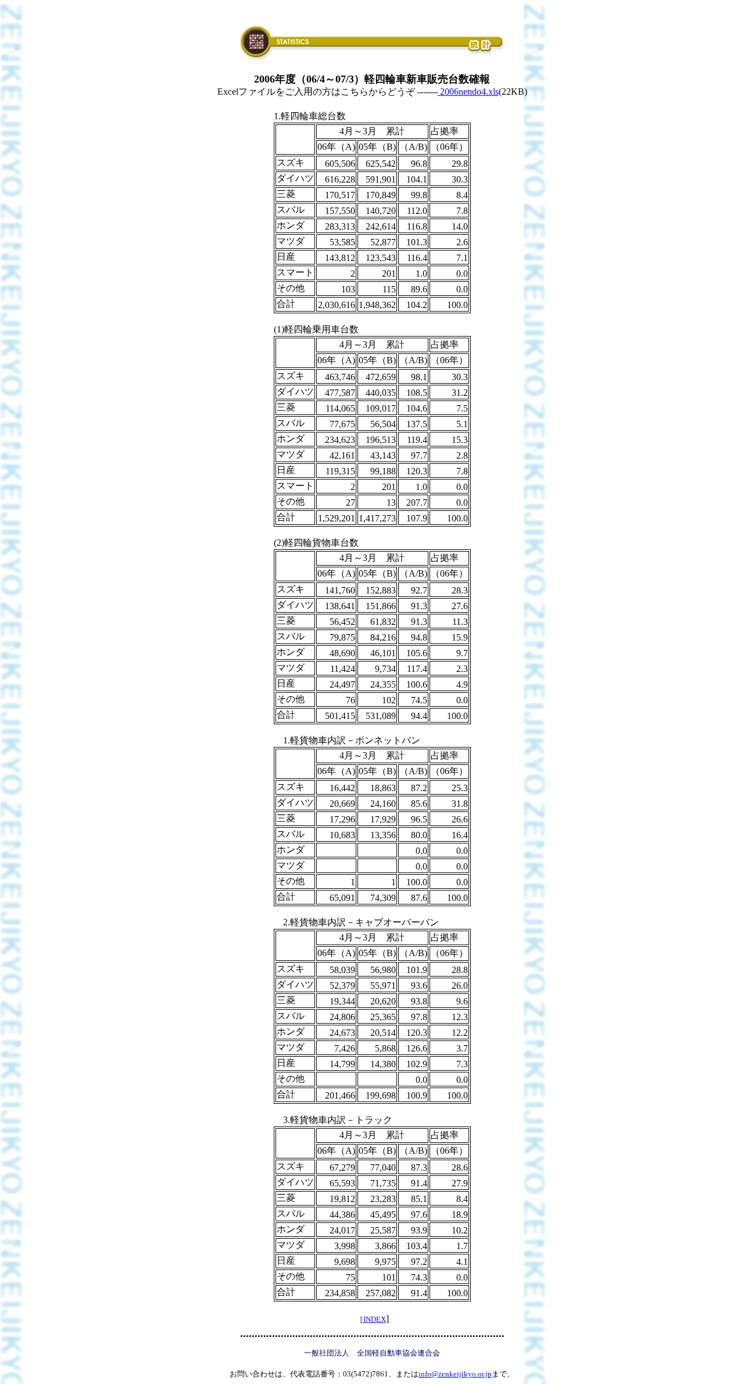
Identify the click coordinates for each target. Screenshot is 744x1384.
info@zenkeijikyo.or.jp (455, 1373)
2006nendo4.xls (468, 91)
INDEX (374, 1319)
